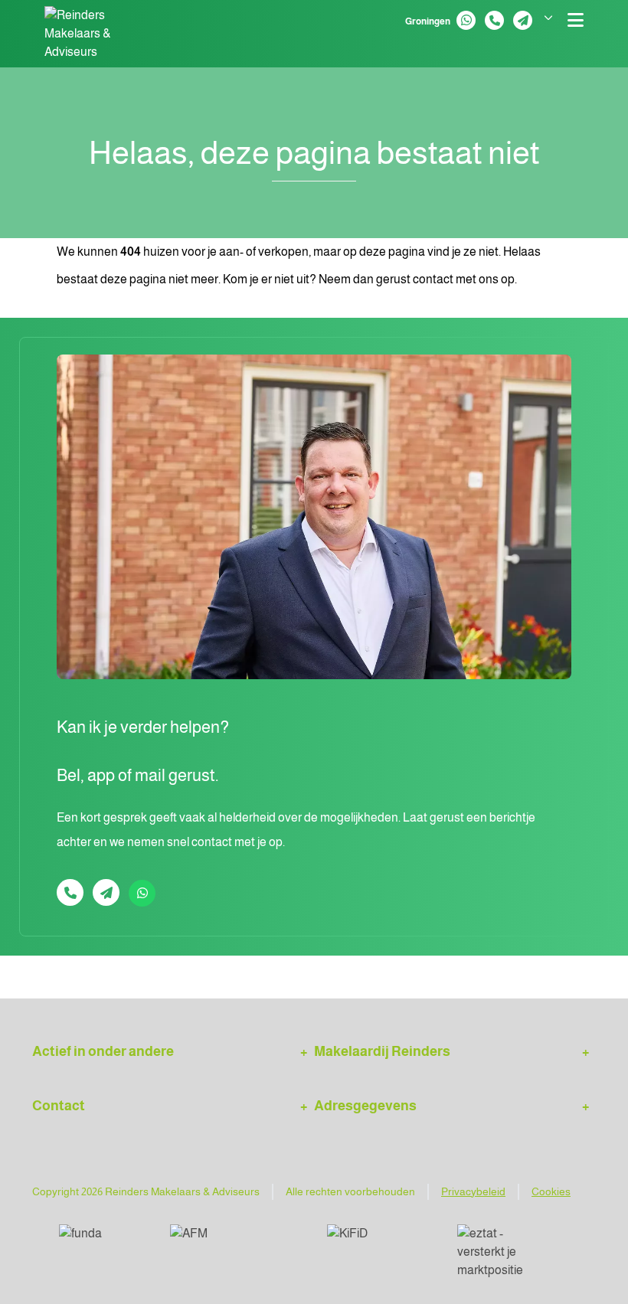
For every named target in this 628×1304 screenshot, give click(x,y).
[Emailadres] (522, 20)
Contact (58, 1105)
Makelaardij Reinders (382, 1051)
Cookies (551, 1191)
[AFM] (236, 1239)
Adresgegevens (365, 1105)
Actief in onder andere (103, 1051)
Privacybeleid (473, 1191)
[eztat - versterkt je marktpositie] (501, 1251)
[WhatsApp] (466, 20)
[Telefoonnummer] (494, 20)
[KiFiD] (380, 1239)
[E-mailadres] (106, 892)
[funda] (102, 1239)
